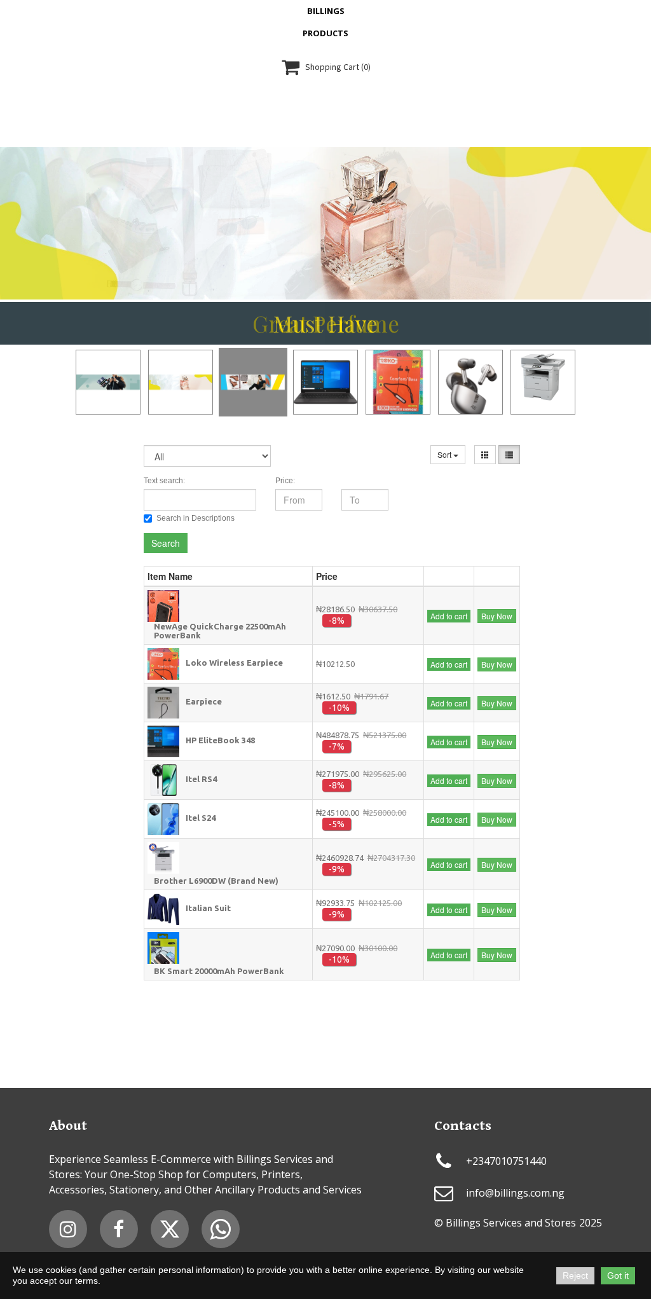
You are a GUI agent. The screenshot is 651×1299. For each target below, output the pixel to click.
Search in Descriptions (195, 518)
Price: (285, 480)
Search (165, 543)
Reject (575, 1275)
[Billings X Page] (169, 1229)
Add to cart (448, 615)
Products (325, 33)
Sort (445, 454)
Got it (618, 1275)
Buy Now (496, 615)
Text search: (164, 480)
